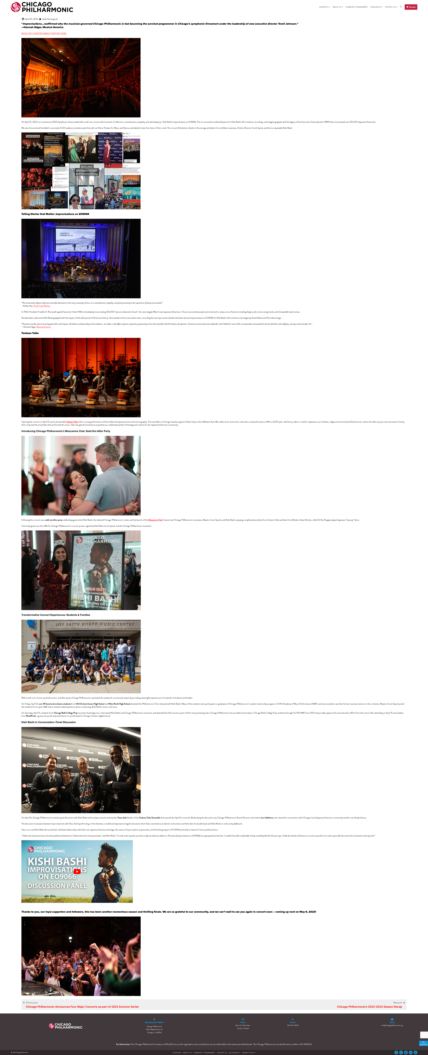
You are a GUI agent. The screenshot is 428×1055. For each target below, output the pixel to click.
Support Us (390, 7)
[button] (401, 6)
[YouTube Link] (415, 1052)
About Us (337, 7)
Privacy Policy (248, 1053)
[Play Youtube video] (77, 871)
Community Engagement (357, 7)
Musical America (43, 326)
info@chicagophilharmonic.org (392, 1025)
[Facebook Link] (396, 1052)
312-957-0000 (293, 1025)
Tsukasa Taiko (72, 421)
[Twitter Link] (401, 1052)
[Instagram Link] (406, 1052)
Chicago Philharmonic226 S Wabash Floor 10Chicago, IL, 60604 (154, 1029)
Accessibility (235, 1053)
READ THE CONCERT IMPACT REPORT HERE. (44, 33)
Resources (375, 7)
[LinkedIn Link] (411, 1052)
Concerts (323, 7)
